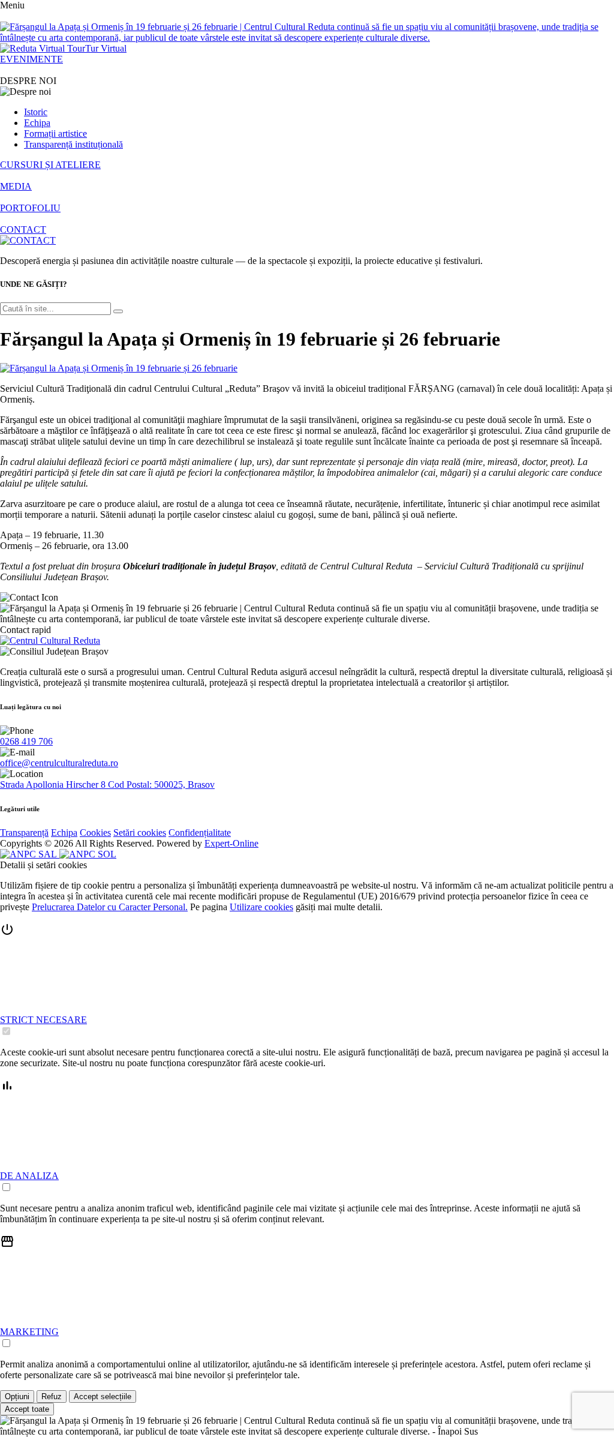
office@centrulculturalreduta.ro (59, 763)
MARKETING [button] (29, 1332)
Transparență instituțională (73, 144)
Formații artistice (55, 133)
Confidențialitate (199, 832)
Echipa (37, 123)
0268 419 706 (26, 741)
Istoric (35, 112)
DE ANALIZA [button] (29, 1176)
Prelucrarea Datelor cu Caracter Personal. (110, 907)
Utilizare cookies (261, 907)
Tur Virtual (106, 48)
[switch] (6, 1031)
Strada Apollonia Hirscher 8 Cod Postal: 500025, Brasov (107, 784)
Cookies (95, 832)
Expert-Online (231, 843)
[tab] (307, 979)
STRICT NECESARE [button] (43, 1020)
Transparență (24, 832)
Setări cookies (139, 832)
